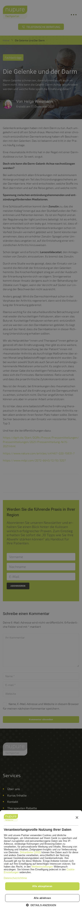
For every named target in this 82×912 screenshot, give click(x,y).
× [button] (76, 817)
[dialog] (41, 861)
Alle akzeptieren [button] (42, 886)
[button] (41, 905)
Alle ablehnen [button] (42, 898)
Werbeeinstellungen (42, 866)
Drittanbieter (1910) (30, 852)
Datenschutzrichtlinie (15, 878)
